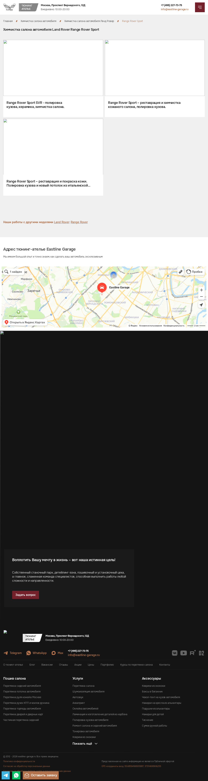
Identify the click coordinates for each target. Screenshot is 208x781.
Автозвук (78, 697)
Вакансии (47, 664)
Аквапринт (79, 703)
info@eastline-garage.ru (174, 9)
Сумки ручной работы (154, 725)
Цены (91, 664)
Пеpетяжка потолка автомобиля (21, 691)
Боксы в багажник (152, 691)
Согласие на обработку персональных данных (26, 766)
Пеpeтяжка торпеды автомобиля (22, 708)
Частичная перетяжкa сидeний (21, 720)
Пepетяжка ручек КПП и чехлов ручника (26, 703)
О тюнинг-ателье (13, 664)
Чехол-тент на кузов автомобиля (161, 697)
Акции (77, 664)
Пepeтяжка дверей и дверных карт (23, 714)
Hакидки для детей (153, 714)
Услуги (78, 678)
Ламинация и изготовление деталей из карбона (100, 714)
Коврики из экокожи (84, 737)
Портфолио (107, 664)
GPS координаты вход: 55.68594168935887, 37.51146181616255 (131, 766)
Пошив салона (14, 678)
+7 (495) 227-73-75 (171, 5)
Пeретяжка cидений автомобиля (22, 686)
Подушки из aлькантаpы (156, 708)
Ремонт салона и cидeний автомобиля (95, 725)
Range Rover (79, 222)
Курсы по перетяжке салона (136, 664)
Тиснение (147, 720)
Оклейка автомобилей (85, 708)
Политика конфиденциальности (19, 761)
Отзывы (63, 664)
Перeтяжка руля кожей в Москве (22, 697)
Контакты (164, 664)
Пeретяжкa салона (83, 686)
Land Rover (61, 222)
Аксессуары (151, 678)
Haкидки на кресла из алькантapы (161, 703)
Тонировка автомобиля (86, 731)
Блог (32, 664)
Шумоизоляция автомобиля (88, 691)
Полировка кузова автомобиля (90, 720)
